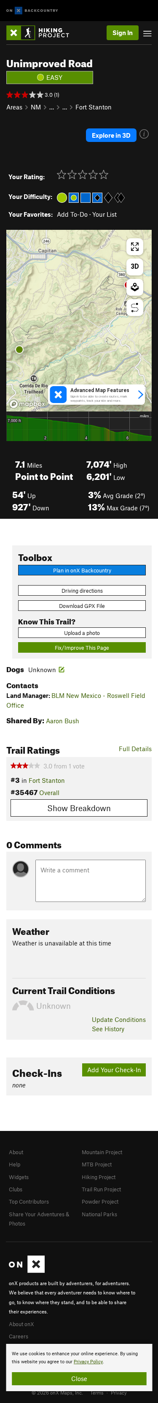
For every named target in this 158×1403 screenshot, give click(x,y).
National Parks (99, 1214)
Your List (104, 214)
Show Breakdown (79, 808)
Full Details (135, 748)
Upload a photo (82, 632)
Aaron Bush (62, 721)
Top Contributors (29, 1201)
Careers (18, 1336)
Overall (49, 792)
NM (36, 107)
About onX (21, 1324)
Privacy (119, 1392)
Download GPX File (82, 605)
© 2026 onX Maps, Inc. (57, 1392)
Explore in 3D (111, 135)
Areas (14, 107)
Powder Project (100, 1201)
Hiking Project (98, 1177)
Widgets (19, 1177)
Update (119, 1019)
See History (108, 1028)
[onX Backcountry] (32, 10)
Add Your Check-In (114, 1069)
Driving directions (82, 590)
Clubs (15, 1189)
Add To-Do (72, 214)
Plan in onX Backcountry (82, 570)
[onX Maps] (27, 1270)
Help (14, 1164)
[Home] (42, 32)
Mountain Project (102, 1152)
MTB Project (97, 1164)
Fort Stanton (93, 107)
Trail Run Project (101, 1189)
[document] (79, 1367)
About (16, 1152)
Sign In (122, 32)
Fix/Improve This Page (82, 647)
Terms (97, 1392)
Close (79, 1378)
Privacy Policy (88, 1362)
